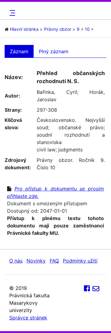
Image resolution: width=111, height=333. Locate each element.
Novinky (36, 261)
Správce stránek (28, 318)
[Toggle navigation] (11, 13)
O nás (16, 261)
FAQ (54, 261)
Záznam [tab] (19, 51)
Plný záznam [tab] (53, 51)
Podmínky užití (80, 261)
